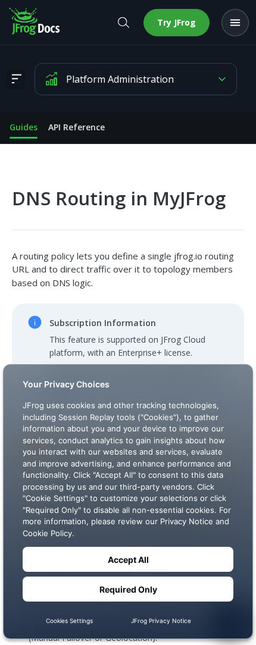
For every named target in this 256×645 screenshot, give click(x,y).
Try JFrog (176, 22)
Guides (24, 127)
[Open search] (123, 22)
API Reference (76, 127)
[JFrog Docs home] (35, 22)
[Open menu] (235, 22)
